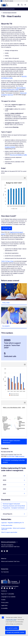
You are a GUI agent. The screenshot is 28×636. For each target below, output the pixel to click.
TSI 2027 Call (7, 228)
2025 (4, 476)
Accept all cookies (12, 628)
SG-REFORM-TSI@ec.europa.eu (15, 456)
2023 (4, 484)
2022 (4, 489)
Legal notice (4, 605)
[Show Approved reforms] (14, 393)
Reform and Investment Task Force (10, 561)
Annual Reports (7, 514)
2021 (4, 493)
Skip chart (9, 178)
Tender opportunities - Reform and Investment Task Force (13, 529)
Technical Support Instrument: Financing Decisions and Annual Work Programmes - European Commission (14, 506)
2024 (4, 480)
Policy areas (6, 302)
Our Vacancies (5, 572)
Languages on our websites (8, 596)
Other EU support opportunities (9, 532)
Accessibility (4, 608)
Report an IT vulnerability (7, 594)
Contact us (4, 591)
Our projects (6, 326)
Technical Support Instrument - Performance (12, 441)
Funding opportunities (6, 525)
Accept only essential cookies (15, 632)
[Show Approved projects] (14, 395)
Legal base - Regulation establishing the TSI (12, 522)
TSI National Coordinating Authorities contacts (14, 461)
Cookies (3, 599)
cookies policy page (11, 619)
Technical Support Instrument (9, 12)
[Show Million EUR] (14, 208)
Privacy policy (4, 602)
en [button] (18, 4)
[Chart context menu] (24, 178)
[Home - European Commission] (4, 4)
